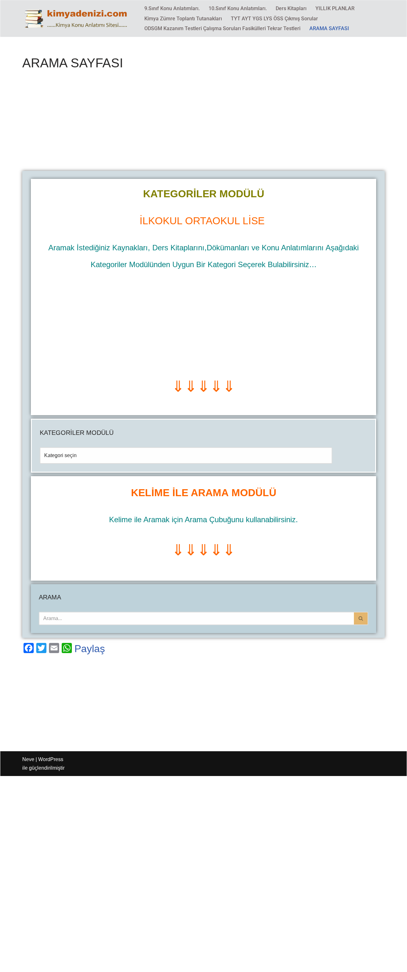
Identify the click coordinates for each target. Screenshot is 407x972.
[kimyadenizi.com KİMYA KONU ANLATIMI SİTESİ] (78, 18)
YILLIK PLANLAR (335, 8)
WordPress (50, 759)
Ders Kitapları (291, 8)
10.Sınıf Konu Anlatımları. (238, 8)
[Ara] (361, 618)
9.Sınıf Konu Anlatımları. (172, 8)
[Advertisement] (203, 123)
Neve (28, 759)
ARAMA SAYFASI (329, 28)
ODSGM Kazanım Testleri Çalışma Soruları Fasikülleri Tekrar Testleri (222, 28)
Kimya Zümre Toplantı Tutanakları (183, 19)
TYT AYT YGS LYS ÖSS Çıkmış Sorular (274, 19)
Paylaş (89, 649)
